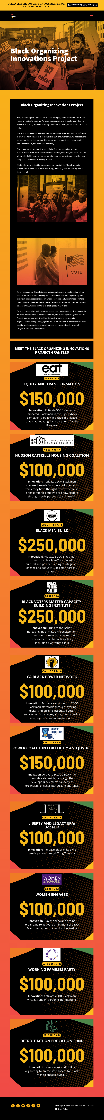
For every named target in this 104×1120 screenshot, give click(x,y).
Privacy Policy (62, 1109)
